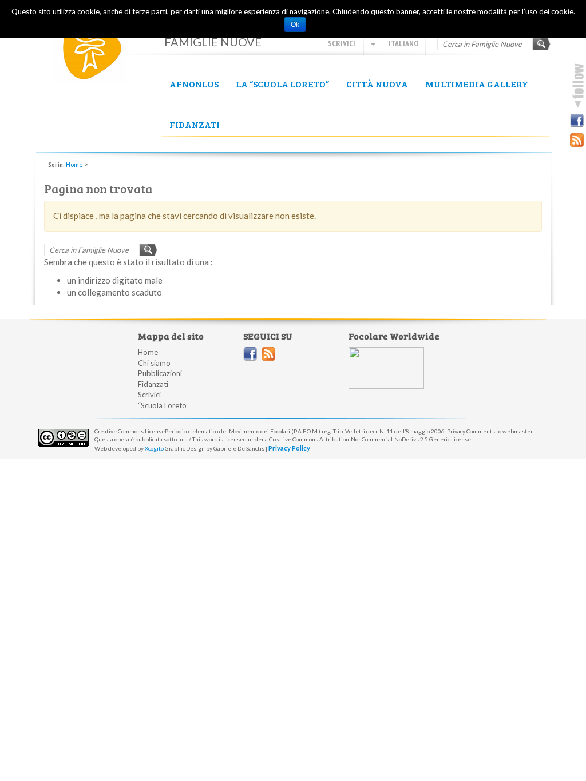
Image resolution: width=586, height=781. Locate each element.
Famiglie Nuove (98, 51)
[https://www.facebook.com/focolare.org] (250, 354)
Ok (295, 25)
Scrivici (341, 43)
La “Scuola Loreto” (282, 84)
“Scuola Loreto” (163, 405)
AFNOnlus (194, 84)
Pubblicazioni (160, 373)
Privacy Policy (289, 448)
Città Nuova (377, 84)
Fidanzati (194, 124)
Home (74, 164)
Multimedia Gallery (476, 84)
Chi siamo (154, 363)
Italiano (403, 43)
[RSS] (577, 140)
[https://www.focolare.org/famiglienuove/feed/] (268, 354)
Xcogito (154, 448)
